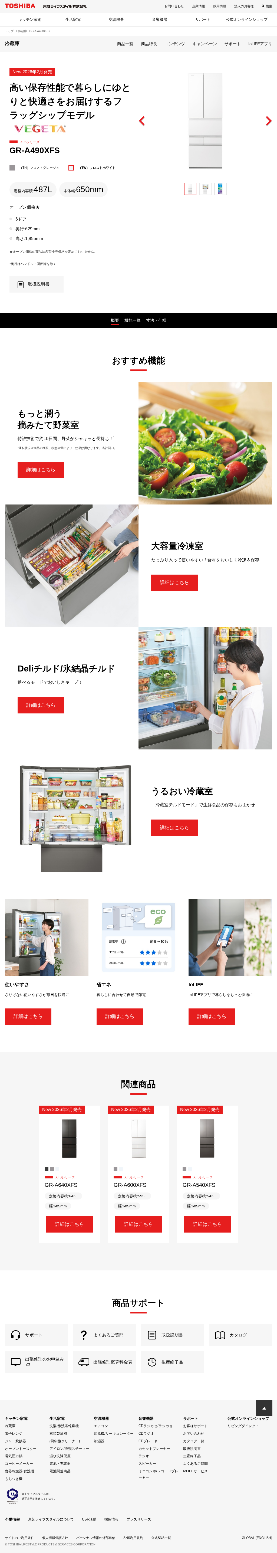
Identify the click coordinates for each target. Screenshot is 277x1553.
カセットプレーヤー (154, 1449)
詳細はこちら (40, 469)
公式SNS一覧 (161, 1538)
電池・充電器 (60, 1464)
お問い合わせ (174, 6)
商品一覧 (125, 43)
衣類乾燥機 (58, 1433)
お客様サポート (195, 1426)
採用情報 (219, 6)
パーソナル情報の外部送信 (95, 1538)
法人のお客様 (244, 6)
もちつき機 (13, 1479)
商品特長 (149, 43)
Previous (142, 121)
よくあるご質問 (195, 1464)
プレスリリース (139, 1519)
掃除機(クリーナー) (65, 1441)
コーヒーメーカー (19, 1464)
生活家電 (73, 19)
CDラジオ (146, 1433)
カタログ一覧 (193, 1441)
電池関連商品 (60, 1471)
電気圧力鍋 (13, 1456)
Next (268, 121)
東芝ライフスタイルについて (51, 1519)
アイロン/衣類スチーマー (69, 1449)
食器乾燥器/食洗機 (19, 1471)
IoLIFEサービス (195, 1471)
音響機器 (159, 19)
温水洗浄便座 (60, 1456)
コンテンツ (175, 43)
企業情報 (198, 6)
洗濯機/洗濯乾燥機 (64, 1426)
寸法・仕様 (156, 320)
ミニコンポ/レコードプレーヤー (158, 1474)
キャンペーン (205, 43)
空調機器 (116, 19)
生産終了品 (192, 1456)
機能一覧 (132, 320)
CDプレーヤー (149, 1441)
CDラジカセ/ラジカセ (155, 1426)
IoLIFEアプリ (260, 43)
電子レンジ (13, 1433)
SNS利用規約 (133, 1538)
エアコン (101, 1426)
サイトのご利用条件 (19, 1538)
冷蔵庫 (10, 1426)
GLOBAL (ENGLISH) (257, 1538)
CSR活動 (89, 1519)
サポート (202, 19)
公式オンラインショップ (247, 19)
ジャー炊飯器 (15, 1441)
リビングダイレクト (243, 1426)
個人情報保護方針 (55, 1538)
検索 (269, 6)
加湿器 (99, 1441)
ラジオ (143, 1456)
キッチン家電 (29, 19)
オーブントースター (21, 1449)
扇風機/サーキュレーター (114, 1433)
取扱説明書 (192, 1449)
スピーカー (147, 1464)
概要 (115, 320)
